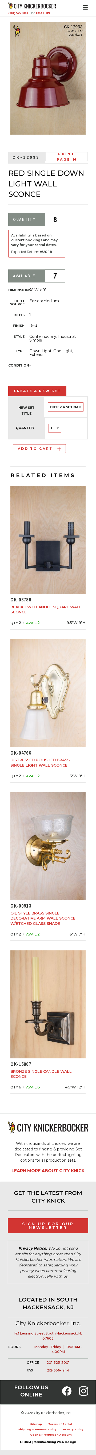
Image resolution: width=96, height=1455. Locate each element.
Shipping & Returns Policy (37, 1429)
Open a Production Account (50, 1434)
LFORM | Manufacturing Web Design (48, 1442)
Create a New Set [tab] (37, 391)
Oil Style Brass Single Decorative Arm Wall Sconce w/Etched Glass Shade (42, 918)
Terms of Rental (60, 1424)
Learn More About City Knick (48, 1170)
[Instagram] (83, 1394)
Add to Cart (35, 449)
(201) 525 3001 (18, 13)
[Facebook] (66, 1394)
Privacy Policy (73, 1429)
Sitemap (36, 1424)
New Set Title (26, 410)
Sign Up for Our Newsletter (48, 1225)
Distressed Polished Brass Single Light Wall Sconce (40, 763)
